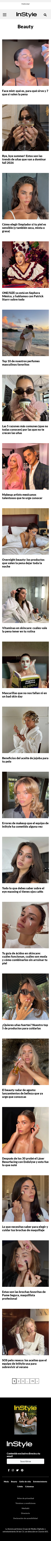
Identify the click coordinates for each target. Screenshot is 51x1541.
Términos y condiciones (25, 1503)
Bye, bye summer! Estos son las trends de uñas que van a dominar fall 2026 (24, 159)
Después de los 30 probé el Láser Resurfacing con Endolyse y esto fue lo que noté (25, 1162)
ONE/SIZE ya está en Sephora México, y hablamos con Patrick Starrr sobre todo (22, 296)
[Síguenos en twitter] (17, 1470)
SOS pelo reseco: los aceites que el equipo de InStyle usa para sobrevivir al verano (24, 1363)
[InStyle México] (26, 14)
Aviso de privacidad (25, 1498)
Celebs (20, 1486)
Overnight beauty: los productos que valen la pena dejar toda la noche (23, 563)
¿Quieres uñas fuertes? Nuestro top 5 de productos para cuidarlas (25, 1026)
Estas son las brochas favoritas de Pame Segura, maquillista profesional (24, 1295)
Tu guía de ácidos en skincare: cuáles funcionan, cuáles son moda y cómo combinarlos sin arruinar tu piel (24, 958)
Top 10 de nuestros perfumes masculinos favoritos (21, 362)
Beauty (14, 1481)
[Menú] (4, 14)
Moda (6, 1481)
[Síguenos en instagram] (13, 1470)
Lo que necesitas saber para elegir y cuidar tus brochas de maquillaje (25, 1228)
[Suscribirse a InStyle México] (25, 1419)
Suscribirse (25, 1461)
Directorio (25, 1513)
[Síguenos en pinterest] (22, 1470)
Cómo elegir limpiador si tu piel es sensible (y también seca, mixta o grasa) (24, 228)
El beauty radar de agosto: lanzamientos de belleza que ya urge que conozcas (22, 1093)
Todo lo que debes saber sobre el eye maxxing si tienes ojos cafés (23, 889)
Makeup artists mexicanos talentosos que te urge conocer (22, 496)
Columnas (29, 1486)
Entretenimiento (40, 1481)
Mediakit (25, 1508)
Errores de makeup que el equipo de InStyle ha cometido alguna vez (25, 824)
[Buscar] (45, 14)
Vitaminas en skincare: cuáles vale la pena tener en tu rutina (24, 629)
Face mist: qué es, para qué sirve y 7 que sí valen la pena (25, 92)
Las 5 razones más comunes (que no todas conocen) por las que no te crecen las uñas (25, 429)
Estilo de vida (25, 1481)
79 (32, 1381)
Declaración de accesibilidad (25, 1518)
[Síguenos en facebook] (8, 1470)
